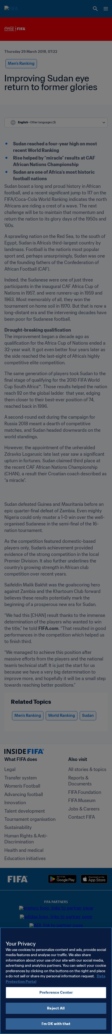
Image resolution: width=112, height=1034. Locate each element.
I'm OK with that (56, 1023)
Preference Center (56, 992)
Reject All (56, 1008)
